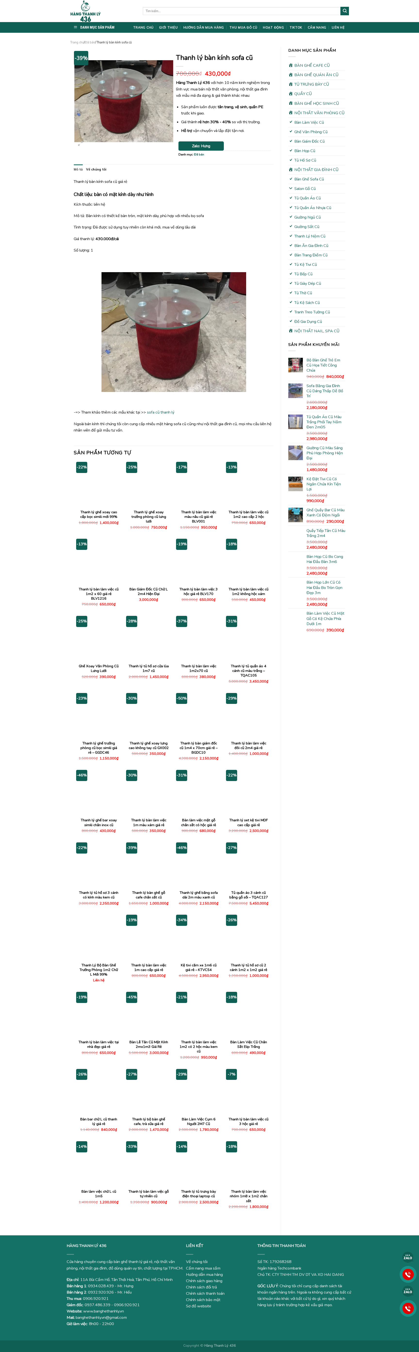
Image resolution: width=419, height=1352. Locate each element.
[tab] (78, 169)
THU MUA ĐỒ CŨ (243, 27)
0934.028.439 (101, 1286)
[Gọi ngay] (408, 1274)
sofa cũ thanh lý (160, 412)
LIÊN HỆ (338, 27)
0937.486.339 (97, 1305)
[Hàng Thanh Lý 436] (103, 11)
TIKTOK (296, 27)
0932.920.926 (101, 1292)
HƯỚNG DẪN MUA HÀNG (203, 27)
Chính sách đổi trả (201, 1287)
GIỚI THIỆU (168, 27)
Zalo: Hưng (201, 146)
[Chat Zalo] (408, 1257)
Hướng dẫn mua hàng (204, 1274)
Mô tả (78, 169)
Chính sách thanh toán (205, 1293)
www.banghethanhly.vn (103, 1311)
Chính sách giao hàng (204, 1281)
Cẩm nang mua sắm (203, 1268)
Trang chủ (77, 42)
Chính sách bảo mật (203, 1300)
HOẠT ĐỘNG (273, 27)
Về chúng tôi (96, 169)
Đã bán (90, 42)
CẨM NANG (317, 27)
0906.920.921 (96, 1298)
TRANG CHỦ (143, 27)
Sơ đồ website (198, 1306)
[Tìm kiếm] (344, 11)
